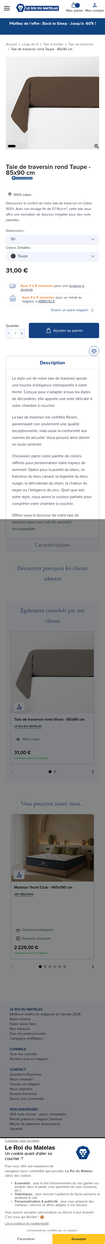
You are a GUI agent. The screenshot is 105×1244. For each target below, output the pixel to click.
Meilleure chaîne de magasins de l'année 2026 (45, 1014)
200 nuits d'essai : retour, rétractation (38, 1114)
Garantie (16, 1128)
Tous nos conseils (23, 1054)
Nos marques (20, 1028)
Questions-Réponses (26, 1074)
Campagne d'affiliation (26, 1038)
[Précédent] (12, 23)
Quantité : (13, 325)
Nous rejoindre (21, 1089)
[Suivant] (92, 23)
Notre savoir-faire (23, 1024)
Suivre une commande (27, 1098)
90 (13, 239)
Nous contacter (21, 1079)
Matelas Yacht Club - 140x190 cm (43, 887)
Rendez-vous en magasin (29, 1058)
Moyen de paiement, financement (35, 1124)
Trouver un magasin (25, 1084)
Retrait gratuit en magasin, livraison (36, 1119)
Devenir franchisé (23, 1093)
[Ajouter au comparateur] (94, 351)
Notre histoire (20, 1019)
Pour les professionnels (28, 1033)
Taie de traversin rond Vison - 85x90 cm (49, 719)
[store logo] (37, 8)
